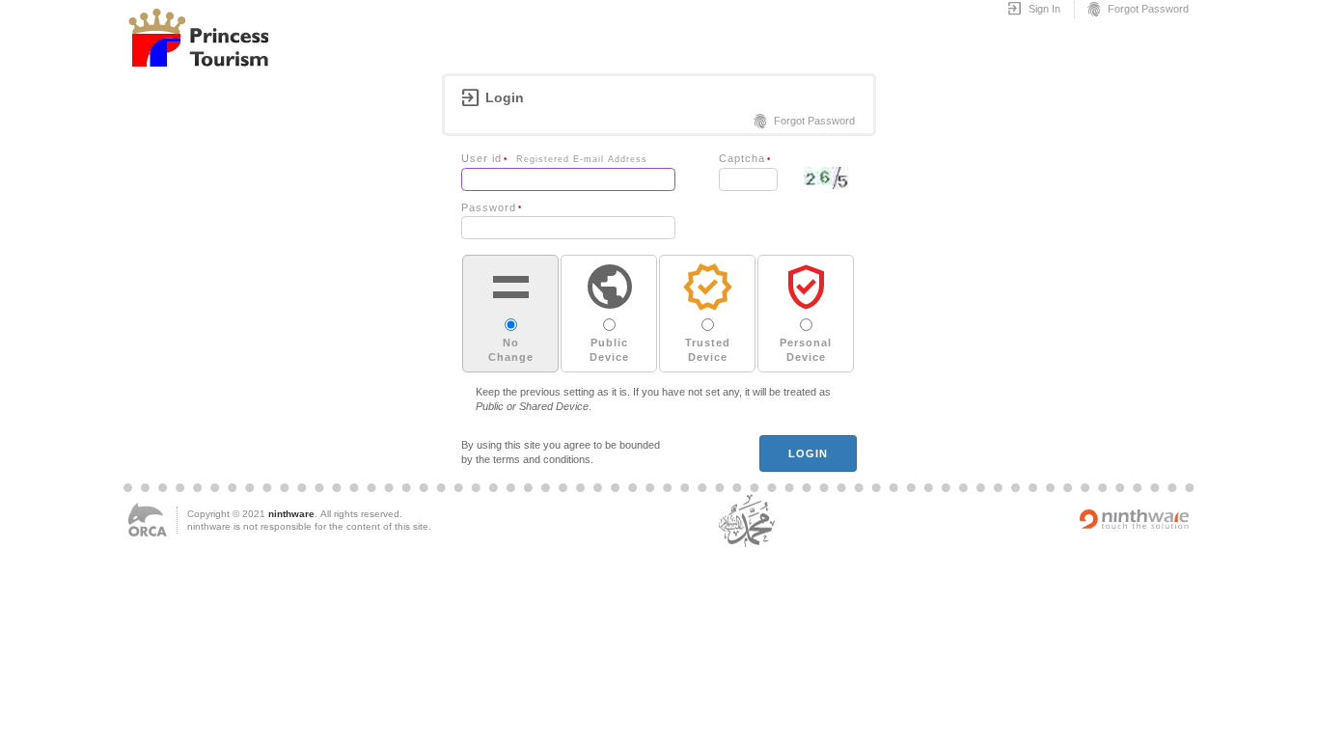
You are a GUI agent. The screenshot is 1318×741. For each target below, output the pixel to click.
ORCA (147, 519)
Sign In (1033, 9)
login (808, 453)
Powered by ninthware (1135, 519)
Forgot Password (1137, 9)
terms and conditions (541, 459)
